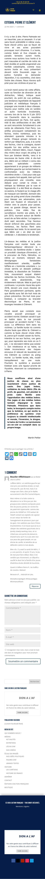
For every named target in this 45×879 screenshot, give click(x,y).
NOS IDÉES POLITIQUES (15, 756)
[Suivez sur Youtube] (22, 860)
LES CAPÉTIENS (12, 770)
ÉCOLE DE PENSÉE (11, 753)
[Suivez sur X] (18, 860)
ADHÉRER (8, 777)
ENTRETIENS (11, 743)
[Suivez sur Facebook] (13, 860)
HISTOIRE (8, 767)
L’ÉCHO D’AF (10, 746)
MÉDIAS (7, 737)
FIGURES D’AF (11, 760)
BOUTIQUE (8, 787)
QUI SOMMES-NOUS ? (12, 733)
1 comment (19, 27)
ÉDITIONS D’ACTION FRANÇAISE (16, 784)
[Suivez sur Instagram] (27, 860)
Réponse (35, 586)
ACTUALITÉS (10, 739)
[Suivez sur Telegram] (32, 860)
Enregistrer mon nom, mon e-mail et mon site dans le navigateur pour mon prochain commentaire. (21, 653)
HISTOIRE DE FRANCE (14, 773)
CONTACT (8, 780)
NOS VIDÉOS (11, 750)
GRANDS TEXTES (12, 763)
